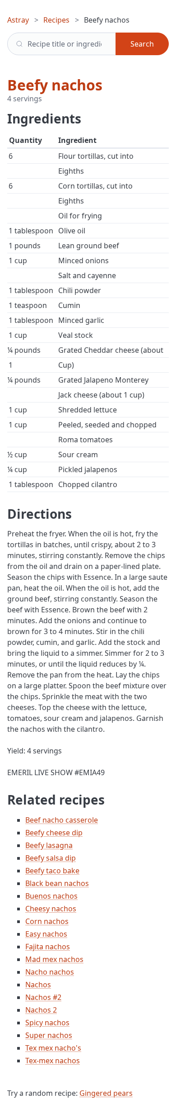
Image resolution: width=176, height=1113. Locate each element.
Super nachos (48, 1035)
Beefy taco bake (52, 871)
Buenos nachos (51, 896)
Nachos (38, 985)
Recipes (56, 20)
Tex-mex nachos (52, 1061)
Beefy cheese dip (54, 833)
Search (142, 44)
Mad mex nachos (54, 959)
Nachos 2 (41, 1010)
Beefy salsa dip (50, 858)
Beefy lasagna (49, 845)
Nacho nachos (49, 972)
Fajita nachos (47, 947)
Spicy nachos (47, 1023)
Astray (18, 20)
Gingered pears (106, 1093)
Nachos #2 (43, 997)
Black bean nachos (57, 883)
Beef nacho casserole (61, 820)
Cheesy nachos (50, 909)
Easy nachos (46, 934)
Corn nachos (47, 921)
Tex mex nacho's (53, 1048)
